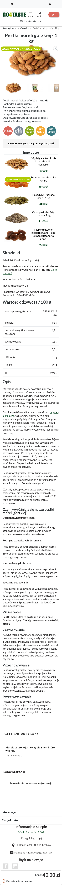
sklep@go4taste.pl (31, 21)
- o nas (31, 831)
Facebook (5, 866)
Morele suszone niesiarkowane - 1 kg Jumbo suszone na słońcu (43, 234)
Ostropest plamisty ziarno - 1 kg (43, 214)
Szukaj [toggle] (40, 14)
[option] (31, 61)
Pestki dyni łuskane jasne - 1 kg (43, 196)
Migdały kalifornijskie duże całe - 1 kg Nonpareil (43, 161)
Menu (31, 14)
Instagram (15, 866)
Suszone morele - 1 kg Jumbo (43, 179)
